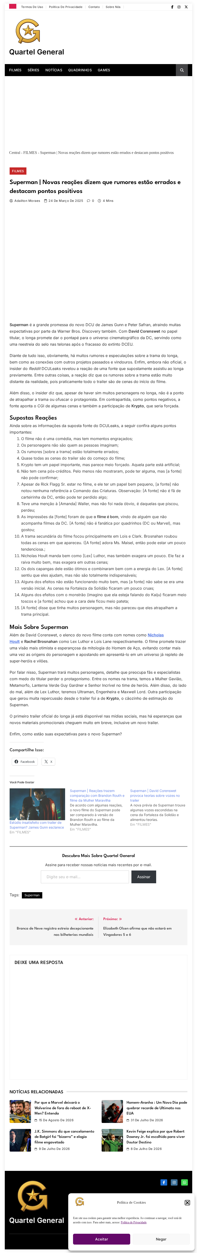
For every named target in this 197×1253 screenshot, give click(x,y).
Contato (94, 7)
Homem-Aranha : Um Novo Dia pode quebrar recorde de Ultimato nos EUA (157, 1108)
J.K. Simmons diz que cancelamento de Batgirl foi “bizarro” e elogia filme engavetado (64, 1137)
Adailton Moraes (27, 201)
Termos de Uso (32, 7)
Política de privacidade (65, 7)
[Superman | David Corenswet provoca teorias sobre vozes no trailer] (160, 807)
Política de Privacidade (134, 1222)
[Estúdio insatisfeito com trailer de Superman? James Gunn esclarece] (37, 804)
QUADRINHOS (80, 70)
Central (14, 153)
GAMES (104, 70)
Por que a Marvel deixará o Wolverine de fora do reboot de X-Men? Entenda (63, 1108)
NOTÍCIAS (53, 70)
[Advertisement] (98, 112)
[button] (187, 1202)
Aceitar (101, 1239)
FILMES (15, 70)
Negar (161, 1239)
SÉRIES (33, 70)
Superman (32, 895)
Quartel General (36, 51)
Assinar (143, 876)
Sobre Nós (113, 7)
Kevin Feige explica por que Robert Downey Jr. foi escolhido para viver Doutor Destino (156, 1137)
